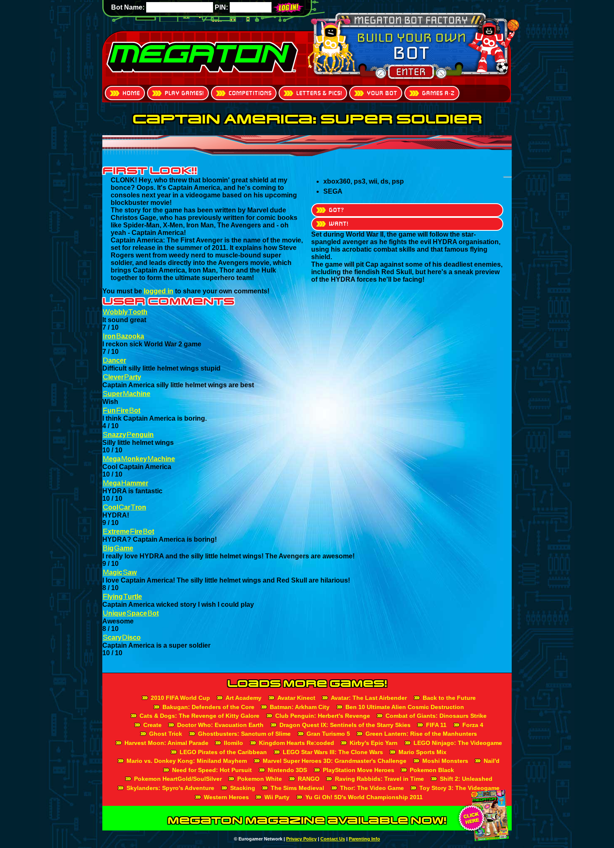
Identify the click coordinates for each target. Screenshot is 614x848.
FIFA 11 (436, 725)
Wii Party (276, 797)
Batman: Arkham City (300, 707)
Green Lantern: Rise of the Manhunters (421, 733)
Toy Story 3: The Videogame (459, 788)
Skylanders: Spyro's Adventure (170, 788)
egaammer (125, 483)
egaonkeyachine (139, 458)
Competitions (249, 93)
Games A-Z (438, 93)
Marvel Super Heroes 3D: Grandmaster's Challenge (334, 760)
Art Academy (243, 697)
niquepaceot (131, 613)
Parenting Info (364, 838)
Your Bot (382, 93)
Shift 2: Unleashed (466, 778)
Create (152, 725)
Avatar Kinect (296, 697)
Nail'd (492, 760)
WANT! (338, 223)
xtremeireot (128, 531)
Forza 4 (472, 725)
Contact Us (332, 838)
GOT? (336, 210)
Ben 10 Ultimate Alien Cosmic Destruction (404, 707)
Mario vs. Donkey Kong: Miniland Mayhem (187, 760)
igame (118, 548)
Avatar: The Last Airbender (369, 697)
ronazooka (123, 336)
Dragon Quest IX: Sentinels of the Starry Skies (345, 725)
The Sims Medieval (297, 788)
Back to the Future (449, 697)
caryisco (122, 637)
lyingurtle (122, 596)
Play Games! (184, 93)
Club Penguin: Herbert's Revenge (322, 715)
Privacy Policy (301, 838)
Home (131, 93)
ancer (114, 360)
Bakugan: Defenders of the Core (208, 707)
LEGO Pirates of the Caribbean (223, 752)
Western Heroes (226, 797)
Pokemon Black (432, 770)
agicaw (120, 572)
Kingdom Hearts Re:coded (296, 742)
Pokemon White (259, 778)
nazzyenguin (128, 434)
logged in (158, 291)
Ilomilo (233, 742)
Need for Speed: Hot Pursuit (212, 770)
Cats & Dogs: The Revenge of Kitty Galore (199, 715)
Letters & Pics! (319, 93)
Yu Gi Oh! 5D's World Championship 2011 (364, 797)
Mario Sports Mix (422, 752)
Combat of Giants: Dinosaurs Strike (436, 715)
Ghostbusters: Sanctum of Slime (244, 733)
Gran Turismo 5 (328, 733)
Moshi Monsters (445, 760)
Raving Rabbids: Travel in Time (379, 778)
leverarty (122, 377)
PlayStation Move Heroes (358, 770)
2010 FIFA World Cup (180, 697)
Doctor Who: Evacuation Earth (220, 725)
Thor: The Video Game (372, 788)
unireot (121, 410)
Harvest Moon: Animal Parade (166, 742)
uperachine (126, 393)
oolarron (124, 507)
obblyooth (125, 311)
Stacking (242, 788)
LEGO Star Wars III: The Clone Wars (333, 752)
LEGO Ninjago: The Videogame (458, 742)
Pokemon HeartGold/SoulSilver (178, 778)
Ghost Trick (165, 733)
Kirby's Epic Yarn (374, 742)
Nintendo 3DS (287, 770)
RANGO (309, 778)
